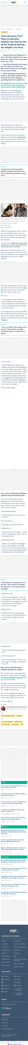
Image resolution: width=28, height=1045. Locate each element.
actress (17, 90)
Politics (2, 864)
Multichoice (15, 724)
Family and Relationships (6, 813)
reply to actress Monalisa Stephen (13, 676)
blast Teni (22, 137)
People (2, 797)
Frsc (22, 724)
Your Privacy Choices (15, 1044)
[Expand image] (26, 204)
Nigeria (2, 789)
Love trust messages (7, 721)
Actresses (19, 715)
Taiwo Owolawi (18, 49)
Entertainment (10, 29)
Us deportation (5, 724)
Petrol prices (18, 721)
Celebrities (19, 29)
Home (2, 29)
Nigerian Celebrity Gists (8, 715)
